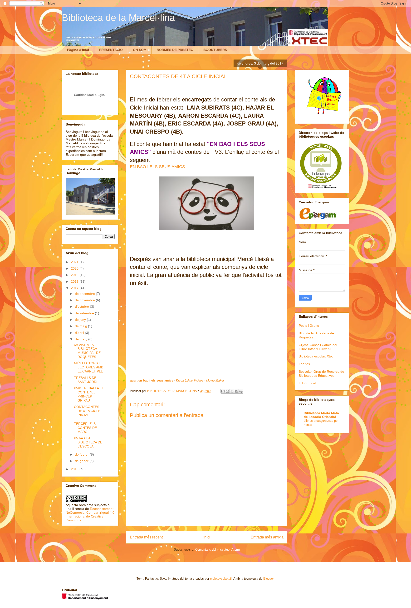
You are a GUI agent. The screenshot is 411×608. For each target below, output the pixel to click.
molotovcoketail (221, 578)
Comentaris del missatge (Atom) (217, 549)
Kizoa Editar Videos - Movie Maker (200, 380)
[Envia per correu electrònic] (222, 391)
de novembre (85, 300)
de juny (81, 320)
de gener (82, 461)
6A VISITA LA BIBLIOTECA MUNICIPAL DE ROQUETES (87, 351)
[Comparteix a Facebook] (236, 391)
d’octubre (82, 306)
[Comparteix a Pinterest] (241, 391)
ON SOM (140, 50)
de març (81, 339)
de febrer (82, 454)
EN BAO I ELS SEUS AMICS (157, 166)
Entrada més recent (146, 537)
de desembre (85, 294)
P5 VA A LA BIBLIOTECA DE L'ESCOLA (88, 442)
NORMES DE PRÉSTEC (175, 50)
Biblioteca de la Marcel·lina (118, 17)
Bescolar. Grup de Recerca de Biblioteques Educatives (321, 373)
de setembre (85, 313)
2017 (75, 288)
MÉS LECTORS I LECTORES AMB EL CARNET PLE (88, 367)
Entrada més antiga (267, 537)
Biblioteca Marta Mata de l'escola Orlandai (321, 415)
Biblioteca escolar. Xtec (316, 356)
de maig (81, 326)
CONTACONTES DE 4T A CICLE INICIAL (87, 411)
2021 (75, 262)
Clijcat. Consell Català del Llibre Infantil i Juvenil (318, 347)
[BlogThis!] (227, 391)
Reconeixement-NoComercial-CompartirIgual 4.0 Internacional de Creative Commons (90, 514)
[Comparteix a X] (232, 391)
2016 (75, 469)
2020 (75, 268)
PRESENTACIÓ (111, 50)
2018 (75, 281)
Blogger (268, 578)
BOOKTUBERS (215, 50)
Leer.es (304, 364)
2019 (75, 275)
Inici (206, 537)
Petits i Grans (309, 325)
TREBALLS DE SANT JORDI (85, 380)
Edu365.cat (307, 383)
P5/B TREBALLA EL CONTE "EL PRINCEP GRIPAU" (88, 394)
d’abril (80, 333)
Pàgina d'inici (78, 50)
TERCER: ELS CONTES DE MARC (85, 428)
